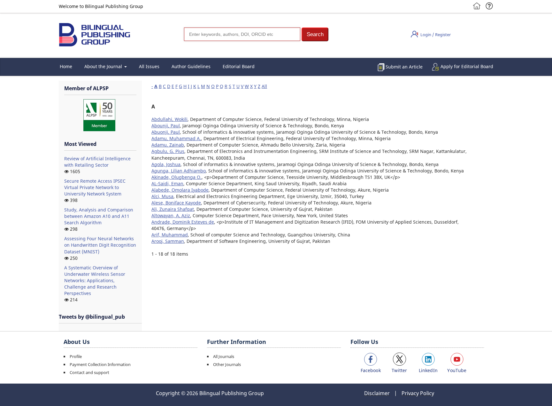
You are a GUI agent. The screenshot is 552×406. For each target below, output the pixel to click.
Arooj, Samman (167, 241)
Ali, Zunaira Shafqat (172, 209)
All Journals (223, 356)
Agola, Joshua (165, 164)
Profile (76, 356)
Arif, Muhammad (169, 235)
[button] (315, 34)
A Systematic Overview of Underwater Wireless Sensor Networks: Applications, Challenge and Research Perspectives (94, 280)
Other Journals (227, 364)
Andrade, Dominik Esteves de (182, 222)
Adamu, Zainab (167, 145)
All (264, 86)
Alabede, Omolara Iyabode (180, 190)
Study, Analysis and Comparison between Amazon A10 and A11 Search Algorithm (98, 216)
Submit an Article (404, 67)
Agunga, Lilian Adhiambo (178, 171)
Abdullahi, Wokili (169, 119)
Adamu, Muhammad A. (176, 138)
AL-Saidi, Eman (167, 183)
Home (66, 66)
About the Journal (103, 66)
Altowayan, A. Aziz (170, 215)
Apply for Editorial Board (467, 66)
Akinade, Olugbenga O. (176, 177)
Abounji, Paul (165, 126)
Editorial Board (239, 66)
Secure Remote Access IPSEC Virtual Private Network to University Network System (95, 187)
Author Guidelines (191, 66)
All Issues (149, 66)
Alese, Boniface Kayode (176, 203)
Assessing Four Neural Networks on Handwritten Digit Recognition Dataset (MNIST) (100, 244)
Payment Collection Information (100, 364)
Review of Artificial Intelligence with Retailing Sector (97, 161)
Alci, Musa (162, 196)
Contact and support (89, 372)
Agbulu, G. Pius (167, 151)
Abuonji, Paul (165, 132)
